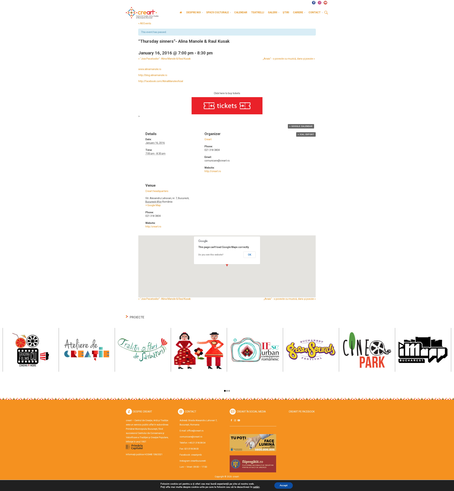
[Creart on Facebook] (231, 420)
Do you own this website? (210, 254)
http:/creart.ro (153, 226)
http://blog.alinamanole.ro (152, 75)
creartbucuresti (198, 460)
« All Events (144, 23)
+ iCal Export (306, 134)
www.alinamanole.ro (149, 69)
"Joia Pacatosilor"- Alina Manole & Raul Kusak (164, 58)
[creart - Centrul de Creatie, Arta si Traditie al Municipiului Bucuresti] (141, 12)
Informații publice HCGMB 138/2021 (144, 454)
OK (249, 254)
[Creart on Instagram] (235, 420)
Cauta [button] (326, 13)
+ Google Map (153, 205)
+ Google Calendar (300, 126)
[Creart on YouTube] (238, 420)
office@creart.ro (195, 430)
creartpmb (196, 454)
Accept (283, 485)
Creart (208, 139)
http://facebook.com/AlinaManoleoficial (160, 81)
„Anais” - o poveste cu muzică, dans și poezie (289, 58)
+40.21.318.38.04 (196, 442)
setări (256, 487)
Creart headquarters (156, 191)
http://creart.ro (212, 171)
